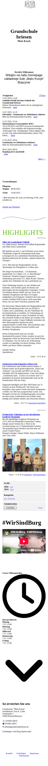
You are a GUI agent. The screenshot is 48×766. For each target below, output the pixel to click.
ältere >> (41, 159)
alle (5, 498)
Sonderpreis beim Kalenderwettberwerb (19, 364)
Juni (11, 487)
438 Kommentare (39, 475)
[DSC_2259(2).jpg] (24, 455)
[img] (30, 4)
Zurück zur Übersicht (11, 207)
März (12, 489)
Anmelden (10, 508)
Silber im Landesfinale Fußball (15, 242)
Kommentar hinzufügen (37, 403)
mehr (15, 107)
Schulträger (21, 753)
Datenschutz (24, 756)
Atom (40, 508)
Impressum (34, 753)
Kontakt (9, 753)
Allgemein (28, 475)
